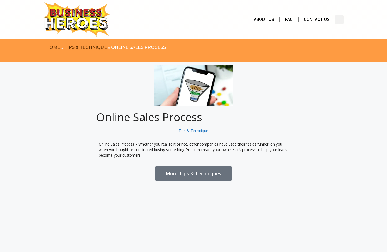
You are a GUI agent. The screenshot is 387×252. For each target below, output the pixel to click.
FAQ (289, 19)
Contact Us (317, 19)
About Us (264, 19)
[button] (339, 19)
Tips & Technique (85, 47)
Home (53, 47)
